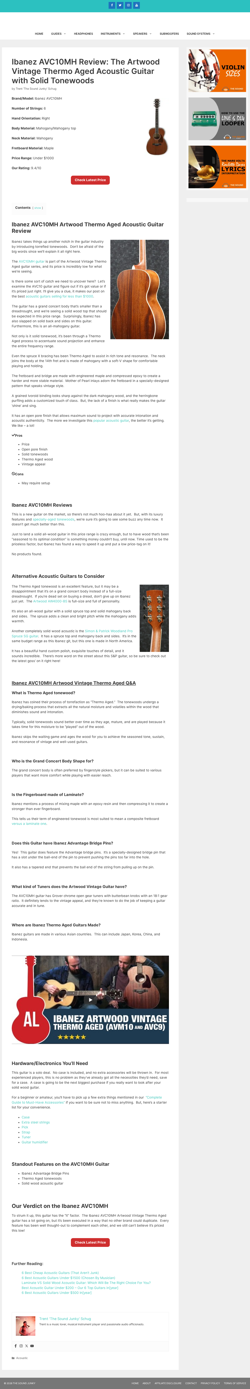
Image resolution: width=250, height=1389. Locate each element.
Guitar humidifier (35, 1142)
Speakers (140, 33)
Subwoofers (169, 33)
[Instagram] (128, 5)
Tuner (26, 1137)
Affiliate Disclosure (168, 1383)
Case (26, 1117)
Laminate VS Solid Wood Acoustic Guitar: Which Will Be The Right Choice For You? (86, 1283)
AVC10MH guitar (32, 261)
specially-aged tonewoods (53, 519)
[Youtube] (32, 1346)
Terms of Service (235, 1383)
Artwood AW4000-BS (50, 601)
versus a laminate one (29, 824)
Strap (26, 1132)
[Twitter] (120, 5)
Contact (191, 1383)
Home (39, 33)
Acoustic (22, 1358)
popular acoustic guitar (111, 420)
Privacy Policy (210, 1383)
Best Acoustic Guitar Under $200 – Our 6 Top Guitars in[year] (70, 1288)
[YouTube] (136, 5)
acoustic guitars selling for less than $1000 (59, 296)
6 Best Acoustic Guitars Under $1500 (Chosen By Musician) (68, 1278)
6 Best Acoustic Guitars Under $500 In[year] (57, 1293)
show (37, 207)
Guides (56, 33)
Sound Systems (198, 33)
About (147, 1383)
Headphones (83, 33)
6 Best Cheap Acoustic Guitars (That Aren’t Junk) (60, 1273)
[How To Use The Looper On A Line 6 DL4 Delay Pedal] (217, 138)
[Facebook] (112, 5)
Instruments (111, 33)
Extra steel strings (36, 1122)
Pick (25, 1127)
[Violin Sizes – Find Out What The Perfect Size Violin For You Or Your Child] (217, 90)
